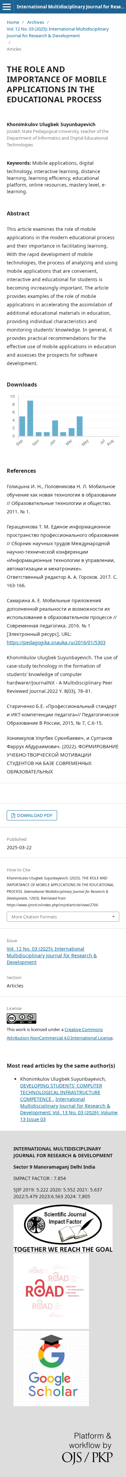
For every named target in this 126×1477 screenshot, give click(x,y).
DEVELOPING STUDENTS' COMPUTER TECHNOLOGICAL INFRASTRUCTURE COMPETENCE (61, 1092)
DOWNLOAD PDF (34, 815)
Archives (35, 22)
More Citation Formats (34, 917)
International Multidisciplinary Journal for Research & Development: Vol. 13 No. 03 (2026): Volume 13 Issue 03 (69, 1109)
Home (13, 22)
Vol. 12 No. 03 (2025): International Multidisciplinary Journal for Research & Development (58, 32)
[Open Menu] (6, 6)
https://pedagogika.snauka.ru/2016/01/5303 (56, 642)
